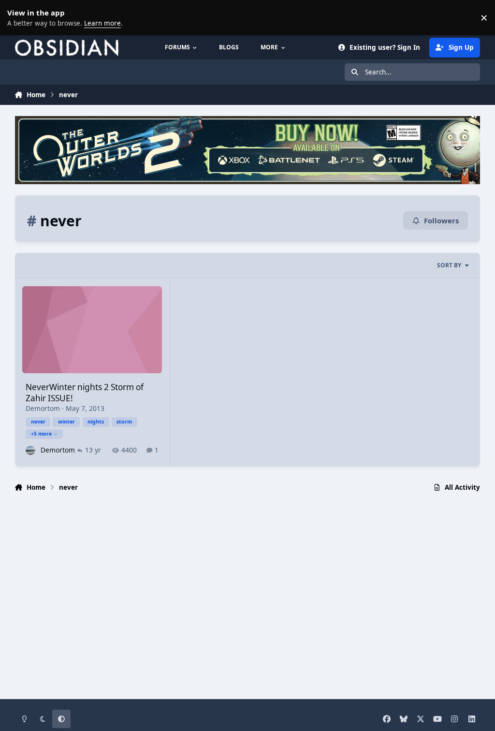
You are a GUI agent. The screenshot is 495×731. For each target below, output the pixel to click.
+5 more (41, 433)
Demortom (43, 408)
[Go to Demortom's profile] (30, 450)
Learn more (19, 17)
